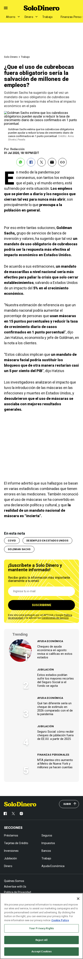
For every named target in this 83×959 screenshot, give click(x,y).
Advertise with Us (15, 886)
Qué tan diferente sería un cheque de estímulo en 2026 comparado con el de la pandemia (55, 708)
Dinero (29, 17)
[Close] (78, 898)
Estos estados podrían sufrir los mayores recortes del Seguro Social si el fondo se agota (55, 680)
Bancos (46, 850)
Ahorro (11, 17)
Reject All (41, 939)
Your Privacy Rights (41, 928)
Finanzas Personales (53, 754)
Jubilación (45, 669)
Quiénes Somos (14, 881)
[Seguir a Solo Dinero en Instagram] (21, 813)
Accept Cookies (41, 951)
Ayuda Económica (50, 641)
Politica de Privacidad (17, 892)
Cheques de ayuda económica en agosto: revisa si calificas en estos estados (54, 652)
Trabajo (47, 17)
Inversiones (11, 850)
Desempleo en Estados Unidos (47, 540)
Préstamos (11, 835)
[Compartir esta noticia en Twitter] (41, 162)
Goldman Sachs (19, 549)
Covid (12, 540)
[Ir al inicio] (20, 804)
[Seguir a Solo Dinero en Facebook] (5, 813)
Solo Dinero (11, 56)
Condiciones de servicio (55, 618)
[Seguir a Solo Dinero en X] (13, 813)
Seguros (47, 835)
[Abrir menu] (5, 7)
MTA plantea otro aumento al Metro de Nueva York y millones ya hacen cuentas (55, 763)
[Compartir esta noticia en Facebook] (31, 162)
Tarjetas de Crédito (16, 843)
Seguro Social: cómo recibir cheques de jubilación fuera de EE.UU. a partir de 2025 (55, 735)
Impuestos (48, 843)
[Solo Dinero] (41, 7)
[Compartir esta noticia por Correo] (52, 162)
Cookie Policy (60, 920)
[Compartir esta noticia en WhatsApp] (20, 162)
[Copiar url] (62, 162)
